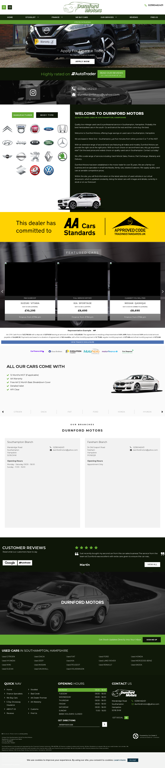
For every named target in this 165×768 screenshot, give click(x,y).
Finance (55, 17)
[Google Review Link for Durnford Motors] (10, 563)
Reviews (134, 17)
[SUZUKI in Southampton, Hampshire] (21, 170)
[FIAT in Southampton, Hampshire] (35, 129)
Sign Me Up (152, 640)
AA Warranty (36, 702)
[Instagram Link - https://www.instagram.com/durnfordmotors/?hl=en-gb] (4, 7)
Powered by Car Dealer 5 (148, 735)
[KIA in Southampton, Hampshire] (35, 143)
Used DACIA (39, 657)
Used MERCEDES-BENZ (141, 661)
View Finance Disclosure (82, 342)
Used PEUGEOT (73, 665)
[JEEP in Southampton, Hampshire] (21, 142)
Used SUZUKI (7, 669)
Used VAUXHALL (41, 669)
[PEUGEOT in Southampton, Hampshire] (35, 156)
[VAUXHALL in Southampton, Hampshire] (35, 170)
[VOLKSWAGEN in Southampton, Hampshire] (49, 170)
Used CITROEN (8, 657)
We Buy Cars (81, 17)
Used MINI (6, 665)
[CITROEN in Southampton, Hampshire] (7, 129)
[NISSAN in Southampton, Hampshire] (21, 156)
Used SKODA (136, 665)
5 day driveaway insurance (14, 703)
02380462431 (155, 5)
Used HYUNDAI (8, 661)
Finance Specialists (14, 694)
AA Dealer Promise (39, 698)
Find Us (154, 17)
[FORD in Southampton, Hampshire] (49, 129)
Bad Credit (35, 694)
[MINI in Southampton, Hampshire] (7, 156)
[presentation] (2, 291)
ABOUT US (11, 709)
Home (10, 17)
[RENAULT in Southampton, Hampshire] (49, 156)
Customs (34, 709)
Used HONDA (137, 657)
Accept (132, 760)
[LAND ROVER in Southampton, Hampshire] (49, 143)
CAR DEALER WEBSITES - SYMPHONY (149, 737)
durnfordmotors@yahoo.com (99, 94)
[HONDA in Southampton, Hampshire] (62, 129)
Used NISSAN (40, 665)
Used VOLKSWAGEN (75, 669)
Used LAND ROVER (107, 661)
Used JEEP (38, 661)
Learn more (120, 760)
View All (152, 564)
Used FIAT (70, 657)
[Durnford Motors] (124, 696)
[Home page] (82, 6)
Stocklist (30, 17)
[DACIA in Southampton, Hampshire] (21, 129)
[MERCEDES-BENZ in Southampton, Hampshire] (62, 143)
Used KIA (70, 661)
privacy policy (24, 734)
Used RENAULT (105, 665)
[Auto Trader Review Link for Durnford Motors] (83, 74)
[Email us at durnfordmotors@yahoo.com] (10, 7)
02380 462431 (87, 88)
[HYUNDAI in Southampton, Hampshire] (7, 143)
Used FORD (104, 657)
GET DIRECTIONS (66, 720)
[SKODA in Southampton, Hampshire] (62, 156)
